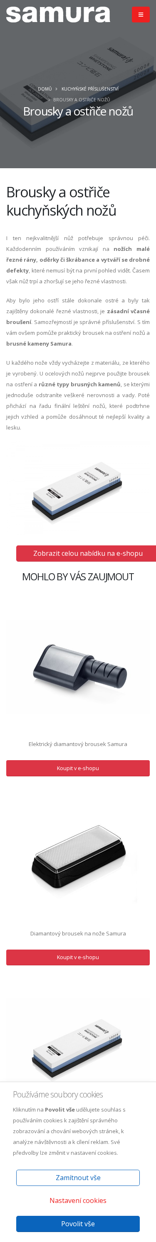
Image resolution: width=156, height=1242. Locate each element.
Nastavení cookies (78, 1200)
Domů (45, 89)
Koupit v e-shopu (78, 768)
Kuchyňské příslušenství (90, 89)
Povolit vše (78, 1223)
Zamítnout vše (78, 1177)
